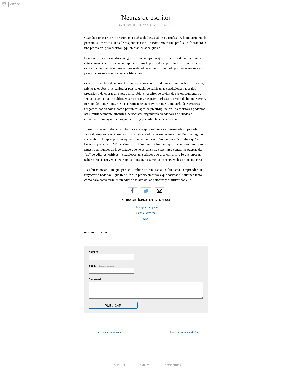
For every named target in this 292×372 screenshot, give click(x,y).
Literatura (165, 25)
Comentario (95, 279)
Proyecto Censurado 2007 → (184, 332)
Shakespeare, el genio (146, 207)
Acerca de (119, 365)
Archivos (146, 365)
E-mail (101, 265)
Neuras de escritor (146, 17)
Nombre (93, 251)
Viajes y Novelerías (146, 212)
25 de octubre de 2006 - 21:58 (137, 25)
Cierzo (15, 4)
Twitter (146, 190)
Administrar (173, 365)
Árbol (146, 218)
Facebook (132, 190)
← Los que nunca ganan (109, 332)
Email (159, 190)
